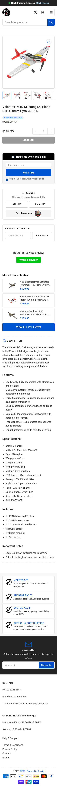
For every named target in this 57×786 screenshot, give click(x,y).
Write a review (28, 259)
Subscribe (46, 665)
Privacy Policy (9, 749)
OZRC (22, 771)
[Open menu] (51, 12)
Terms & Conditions (12, 745)
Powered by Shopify (35, 771)
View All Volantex (28, 327)
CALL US (17, 204)
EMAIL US (40, 204)
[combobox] (28, 22)
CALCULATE (42, 235)
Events (6, 757)
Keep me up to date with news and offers (26, 179)
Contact (6, 753)
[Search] (51, 22)
